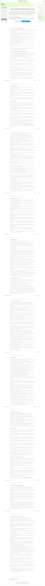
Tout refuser (22, 23)
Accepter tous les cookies (25, 21)
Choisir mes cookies (18, 21)
